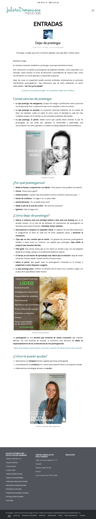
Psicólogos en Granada (13, 489)
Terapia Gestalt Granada (14, 474)
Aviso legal (9, 500)
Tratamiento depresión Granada (17, 481)
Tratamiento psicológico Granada (17, 493)
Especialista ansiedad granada (16, 485)
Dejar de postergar (48, 43)
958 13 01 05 (54, 2)
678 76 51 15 (42, 2)
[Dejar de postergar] (48, 34)
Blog (46, 47)
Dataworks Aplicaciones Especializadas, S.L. (68, 513)
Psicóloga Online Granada (14, 496)
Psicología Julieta (58, 47)
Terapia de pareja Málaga (14, 478)
